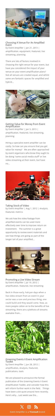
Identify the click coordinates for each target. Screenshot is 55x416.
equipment (25, 51)
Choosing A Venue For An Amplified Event (25, 44)
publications (12, 371)
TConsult (33, 411)
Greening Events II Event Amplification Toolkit (26, 360)
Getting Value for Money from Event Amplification (25, 125)
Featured (36, 51)
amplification (12, 51)
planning (21, 54)
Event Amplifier (16, 47)
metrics (19, 212)
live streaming (36, 132)
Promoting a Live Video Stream (23, 279)
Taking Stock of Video (17, 205)
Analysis (44, 208)
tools (21, 371)
